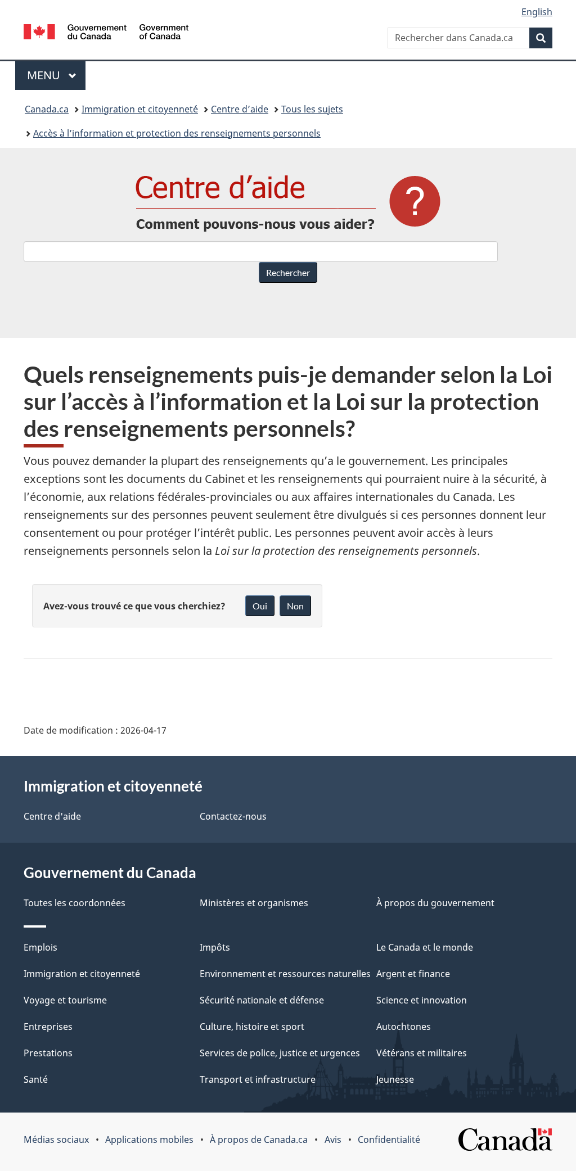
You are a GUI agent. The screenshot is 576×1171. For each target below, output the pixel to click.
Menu (56, 75)
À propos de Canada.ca (259, 1139)
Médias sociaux (56, 1139)
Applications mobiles (149, 1139)
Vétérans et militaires (421, 1053)
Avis (333, 1139)
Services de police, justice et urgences (280, 1053)
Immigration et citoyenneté (140, 109)
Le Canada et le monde (424, 947)
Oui (260, 605)
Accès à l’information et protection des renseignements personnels (177, 133)
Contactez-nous (233, 816)
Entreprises (48, 1026)
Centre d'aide (52, 816)
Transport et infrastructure (258, 1079)
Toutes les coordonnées (74, 903)
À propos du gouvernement (435, 903)
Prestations (48, 1053)
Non (295, 605)
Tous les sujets (312, 109)
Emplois (40, 947)
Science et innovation (421, 1000)
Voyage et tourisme (65, 1000)
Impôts (215, 947)
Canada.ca (47, 109)
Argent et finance (413, 973)
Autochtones (403, 1026)
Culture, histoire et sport (252, 1026)
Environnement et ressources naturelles (285, 973)
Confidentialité (389, 1139)
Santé (36, 1079)
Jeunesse (395, 1079)
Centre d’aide (239, 109)
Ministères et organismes (254, 903)
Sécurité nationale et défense (262, 1000)
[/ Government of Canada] (106, 33)
